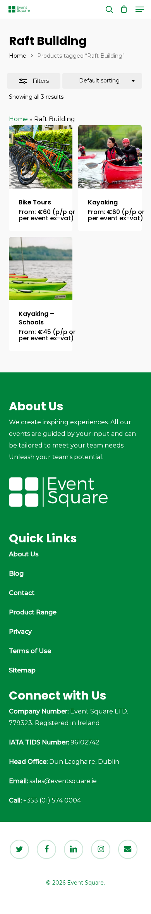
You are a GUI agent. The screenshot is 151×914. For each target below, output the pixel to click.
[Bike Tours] (40, 157)
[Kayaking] (110, 157)
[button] (140, 9)
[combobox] (102, 81)
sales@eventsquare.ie (63, 781)
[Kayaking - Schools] (40, 268)
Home (17, 55)
